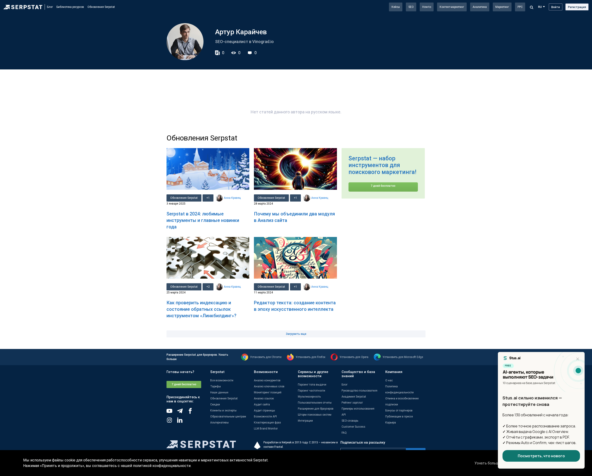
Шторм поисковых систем (314, 414)
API (344, 414)
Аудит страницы (264, 410)
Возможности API (265, 416)
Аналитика (480, 7)
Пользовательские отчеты (315, 402)
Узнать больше (488, 463)
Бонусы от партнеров (399, 410)
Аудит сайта (262, 404)
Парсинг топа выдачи (312, 384)
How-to (426, 7)
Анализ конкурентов (267, 380)
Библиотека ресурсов (70, 7)
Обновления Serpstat (101, 7)
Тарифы (215, 386)
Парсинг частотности (311, 390)
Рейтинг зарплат (352, 402)
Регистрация (577, 7)
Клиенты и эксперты (223, 410)
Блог (50, 7)
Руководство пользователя (359, 390)
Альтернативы (219, 422)
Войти (555, 7)
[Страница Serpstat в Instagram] (171, 421)
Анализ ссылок (264, 398)
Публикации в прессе (399, 416)
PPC (520, 7)
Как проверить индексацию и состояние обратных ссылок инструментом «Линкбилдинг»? (201, 309)
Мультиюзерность (309, 396)
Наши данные (219, 392)
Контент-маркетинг (452, 7)
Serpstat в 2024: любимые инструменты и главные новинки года (202, 220)
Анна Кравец (232, 197)
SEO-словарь (350, 420)
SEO (411, 7)
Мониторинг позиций (267, 392)
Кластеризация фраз (267, 422)
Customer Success (353, 426)
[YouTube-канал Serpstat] (171, 412)
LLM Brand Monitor (266, 428)
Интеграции (305, 420)
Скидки (215, 404)
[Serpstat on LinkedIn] (182, 421)
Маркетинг (502, 7)
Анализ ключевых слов (269, 386)
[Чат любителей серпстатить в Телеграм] (182, 412)
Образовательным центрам (228, 416)
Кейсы (396, 7)
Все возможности (221, 380)
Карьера (390, 422)
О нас (389, 380)
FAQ (344, 432)
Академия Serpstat (354, 396)
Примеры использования (358, 408)
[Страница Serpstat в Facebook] (192, 412)
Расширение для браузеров (315, 408)
